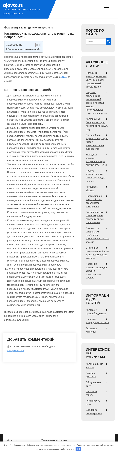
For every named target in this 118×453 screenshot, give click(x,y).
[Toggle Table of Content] (36, 45)
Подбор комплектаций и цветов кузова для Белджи (95, 176)
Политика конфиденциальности (97, 320)
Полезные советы (91, 393)
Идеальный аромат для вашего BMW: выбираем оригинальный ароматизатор (96, 79)
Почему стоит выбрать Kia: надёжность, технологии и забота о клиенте (97, 235)
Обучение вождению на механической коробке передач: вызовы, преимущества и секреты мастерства (96, 103)
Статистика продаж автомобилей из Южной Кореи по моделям (97, 253)
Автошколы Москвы (92, 188)
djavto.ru (13, 5)
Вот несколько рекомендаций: (24, 49)
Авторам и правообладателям (96, 311)
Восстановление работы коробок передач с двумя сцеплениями (95, 217)
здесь (63, 77)
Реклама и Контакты (91, 330)
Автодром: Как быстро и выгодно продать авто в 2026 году (97, 124)
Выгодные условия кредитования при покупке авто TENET (96, 160)
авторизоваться (15, 350)
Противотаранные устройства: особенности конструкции (94, 201)
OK (78, 449)
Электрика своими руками (94, 411)
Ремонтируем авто (42, 27)
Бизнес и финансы (91, 374)
